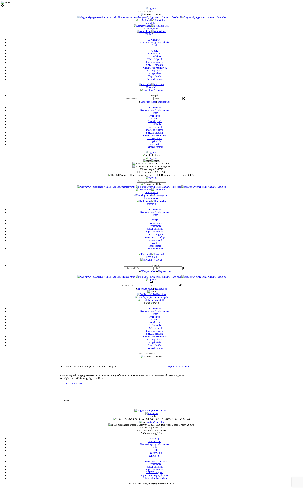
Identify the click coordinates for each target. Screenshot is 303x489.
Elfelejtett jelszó (148, 101)
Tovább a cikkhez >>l (71, 383)
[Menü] (151, 160)
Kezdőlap (155, 438)
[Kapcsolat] (151, 413)
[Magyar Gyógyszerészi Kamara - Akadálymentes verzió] (106, 17)
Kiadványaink (155, 121)
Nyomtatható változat (178, 366)
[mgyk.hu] (151, 8)
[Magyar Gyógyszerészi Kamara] (151, 410)
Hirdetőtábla (155, 124)
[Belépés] (184, 98)
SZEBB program (154, 472)
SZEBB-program (154, 132)
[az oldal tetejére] (151, 155)
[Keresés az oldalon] (151, 14)
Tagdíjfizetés (154, 144)
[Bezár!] (151, 5)
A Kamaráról (154, 107)
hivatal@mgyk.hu (155, 422)
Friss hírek (154, 115)
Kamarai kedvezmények (155, 135)
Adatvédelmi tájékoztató (155, 478)
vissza (66, 400)
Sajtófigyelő (155, 455)
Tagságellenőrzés (154, 147)
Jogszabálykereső (154, 130)
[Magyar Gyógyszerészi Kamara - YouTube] (203, 17)
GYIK (155, 118)
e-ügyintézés (155, 141)
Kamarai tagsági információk (154, 110)
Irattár (155, 112)
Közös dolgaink (155, 127)
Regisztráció (164, 101)
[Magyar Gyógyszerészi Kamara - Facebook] (158, 17)
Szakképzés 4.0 (154, 138)
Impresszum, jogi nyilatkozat (154, 475)
